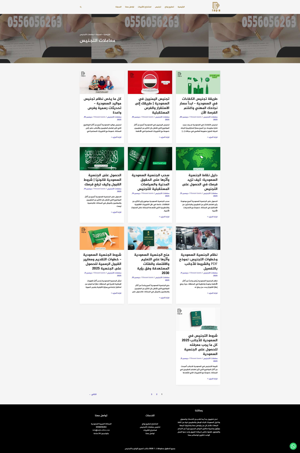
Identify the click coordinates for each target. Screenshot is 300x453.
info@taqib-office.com (101, 430)
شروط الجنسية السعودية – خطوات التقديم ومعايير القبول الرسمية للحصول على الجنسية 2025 (102, 262)
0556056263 (101, 427)
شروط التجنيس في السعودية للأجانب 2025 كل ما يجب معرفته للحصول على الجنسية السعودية (200, 345)
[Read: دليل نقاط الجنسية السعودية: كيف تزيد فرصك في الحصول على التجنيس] (198, 159)
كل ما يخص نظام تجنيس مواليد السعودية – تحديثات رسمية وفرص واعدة (102, 106)
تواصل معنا (129, 7)
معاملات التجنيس (210, 117)
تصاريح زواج (169, 7)
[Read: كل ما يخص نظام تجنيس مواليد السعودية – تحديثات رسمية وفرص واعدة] (102, 82)
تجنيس (158, 7)
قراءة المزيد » (212, 137)
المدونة (118, 7)
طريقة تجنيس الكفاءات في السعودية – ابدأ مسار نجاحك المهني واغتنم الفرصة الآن (199, 106)
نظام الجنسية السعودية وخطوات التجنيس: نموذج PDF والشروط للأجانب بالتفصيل (198, 262)
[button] (81, 7)
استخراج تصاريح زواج (150, 424)
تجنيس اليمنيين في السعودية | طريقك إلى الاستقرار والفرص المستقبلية (152, 106)
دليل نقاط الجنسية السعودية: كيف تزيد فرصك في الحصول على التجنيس (200, 182)
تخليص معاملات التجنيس (150, 427)
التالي (92, 394)
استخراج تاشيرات (144, 7)
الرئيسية (181, 7)
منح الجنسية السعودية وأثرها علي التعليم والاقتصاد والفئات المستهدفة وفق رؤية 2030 (151, 264)
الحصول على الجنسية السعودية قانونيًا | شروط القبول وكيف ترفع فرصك (102, 179)
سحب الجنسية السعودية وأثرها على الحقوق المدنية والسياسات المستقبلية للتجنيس (150, 182)
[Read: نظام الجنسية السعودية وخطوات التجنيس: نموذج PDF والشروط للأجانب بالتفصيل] (198, 238)
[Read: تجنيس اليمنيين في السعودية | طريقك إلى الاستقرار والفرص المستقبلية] (150, 82)
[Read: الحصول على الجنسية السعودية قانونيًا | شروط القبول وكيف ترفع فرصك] (102, 159)
